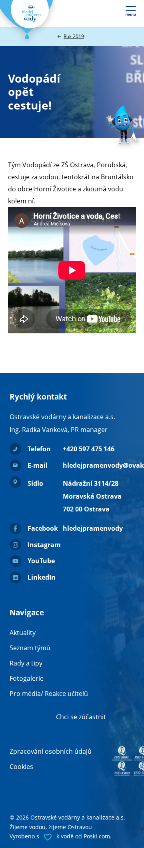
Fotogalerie (27, 678)
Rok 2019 (74, 36)
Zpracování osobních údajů (51, 751)
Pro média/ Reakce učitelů (49, 693)
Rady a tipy (26, 663)
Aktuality (23, 632)
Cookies (21, 766)
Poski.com (97, 836)
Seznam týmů (30, 647)
